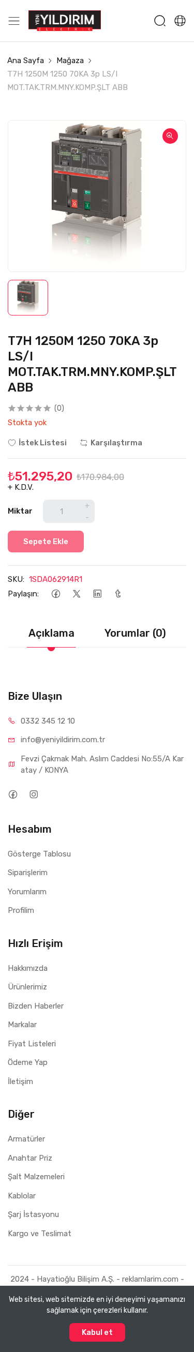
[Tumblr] (118, 594)
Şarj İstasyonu (33, 1214)
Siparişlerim (28, 872)
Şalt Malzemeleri (36, 1176)
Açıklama (51, 633)
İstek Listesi (43, 442)
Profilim (21, 910)
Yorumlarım (27, 891)
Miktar (20, 511)
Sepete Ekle (45, 541)
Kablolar (22, 1195)
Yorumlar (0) (135, 633)
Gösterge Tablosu (39, 854)
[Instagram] (33, 795)
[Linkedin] (97, 594)
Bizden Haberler (36, 1006)
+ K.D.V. (21, 487)
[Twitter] (76, 594)
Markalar (22, 1024)
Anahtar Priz (30, 1158)
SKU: (16, 579)
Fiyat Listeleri (32, 1043)
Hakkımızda (28, 968)
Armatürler (26, 1139)
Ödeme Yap (28, 1062)
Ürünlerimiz (27, 987)
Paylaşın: (23, 593)
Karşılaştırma (116, 442)
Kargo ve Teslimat (39, 1233)
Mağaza (70, 60)
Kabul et (97, 1332)
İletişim (20, 1081)
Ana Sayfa (25, 60)
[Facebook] (56, 594)
